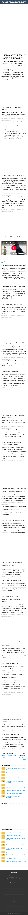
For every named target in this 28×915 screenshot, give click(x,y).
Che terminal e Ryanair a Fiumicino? (14, 775)
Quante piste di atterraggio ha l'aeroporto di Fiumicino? (16, 769)
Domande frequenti (14, 901)
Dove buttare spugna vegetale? (13, 832)
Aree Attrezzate (14, 892)
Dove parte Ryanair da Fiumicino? (14, 793)
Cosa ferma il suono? (11, 858)
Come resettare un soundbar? (13, 842)
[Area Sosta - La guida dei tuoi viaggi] (14, 3)
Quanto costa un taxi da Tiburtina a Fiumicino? (14, 782)
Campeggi (14, 890)
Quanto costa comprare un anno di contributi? (14, 845)
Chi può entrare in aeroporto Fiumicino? (15, 787)
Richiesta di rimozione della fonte (9, 82)
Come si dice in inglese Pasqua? (13, 835)
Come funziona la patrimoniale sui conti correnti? (15, 839)
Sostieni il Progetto (14, 904)
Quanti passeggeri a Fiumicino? (13, 772)
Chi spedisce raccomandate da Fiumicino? (16, 790)
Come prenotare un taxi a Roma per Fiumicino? (14, 778)
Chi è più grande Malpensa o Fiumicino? (15, 785)
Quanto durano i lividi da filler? (13, 852)
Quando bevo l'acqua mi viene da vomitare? (14, 849)
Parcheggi (14, 886)
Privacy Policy (14, 908)
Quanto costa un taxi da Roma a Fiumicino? (13, 797)
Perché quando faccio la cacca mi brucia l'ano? (15, 855)
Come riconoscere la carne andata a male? (16, 861)
